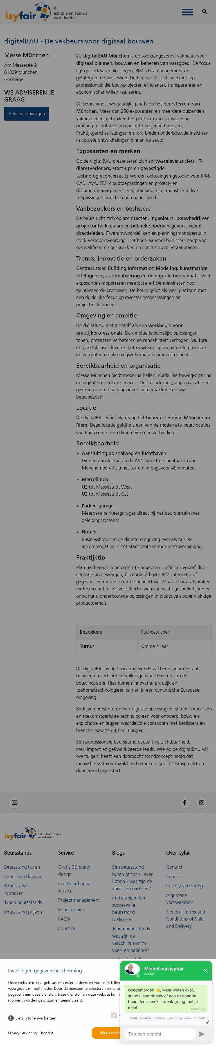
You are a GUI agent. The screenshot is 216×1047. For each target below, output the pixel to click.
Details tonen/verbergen (36, 1018)
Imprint (47, 1033)
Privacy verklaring (22, 1033)
